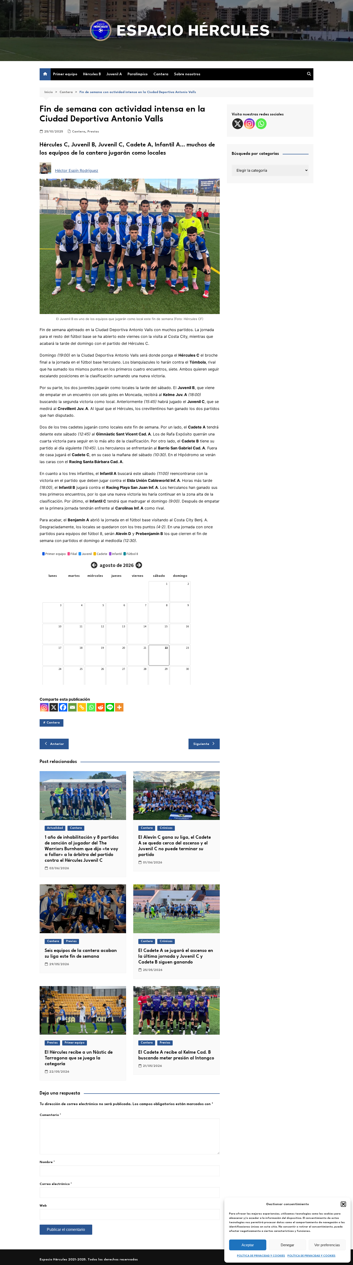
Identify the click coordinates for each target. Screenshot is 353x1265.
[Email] (72, 707)
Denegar (287, 1245)
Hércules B (92, 74)
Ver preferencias (327, 1245)
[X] (53, 707)
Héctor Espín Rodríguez (76, 170)
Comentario (50, 1115)
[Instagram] (44, 707)
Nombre (47, 1162)
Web (43, 1205)
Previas (93, 131)
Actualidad (55, 828)
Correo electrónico (56, 1184)
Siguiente (201, 744)
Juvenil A (114, 74)
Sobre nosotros (187, 74)
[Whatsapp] (91, 707)
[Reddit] (100, 707)
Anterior (57, 744)
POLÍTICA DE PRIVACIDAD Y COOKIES (261, 1256)
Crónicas (166, 828)
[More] (119, 707)
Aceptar (248, 1245)
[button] (343, 1204)
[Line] (110, 707)
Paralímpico (138, 74)
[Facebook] (63, 707)
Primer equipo (65, 74)
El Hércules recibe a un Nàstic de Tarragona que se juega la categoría (79, 1058)
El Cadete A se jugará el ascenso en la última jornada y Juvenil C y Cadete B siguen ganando (175, 956)
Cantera (160, 74)
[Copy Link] (82, 707)
